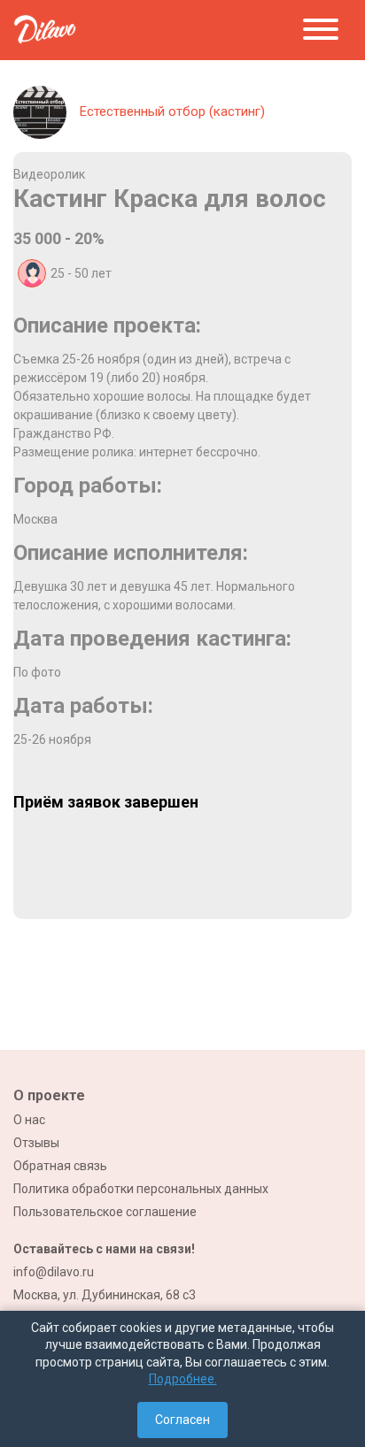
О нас (29, 1120)
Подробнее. (183, 1379)
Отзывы (36, 1143)
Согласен (182, 1420)
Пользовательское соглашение (105, 1212)
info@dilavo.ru (53, 1272)
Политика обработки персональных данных (140, 1189)
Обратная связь (60, 1166)
